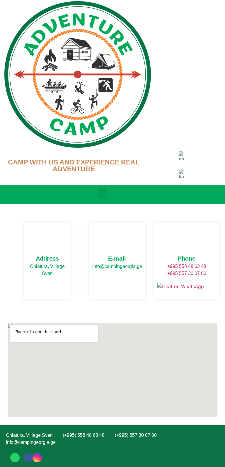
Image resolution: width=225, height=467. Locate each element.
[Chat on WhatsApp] (180, 286)
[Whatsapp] (15, 457)
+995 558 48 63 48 (186, 266)
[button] (102, 193)
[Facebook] (28, 457)
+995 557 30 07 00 (186, 273)
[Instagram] (37, 457)
